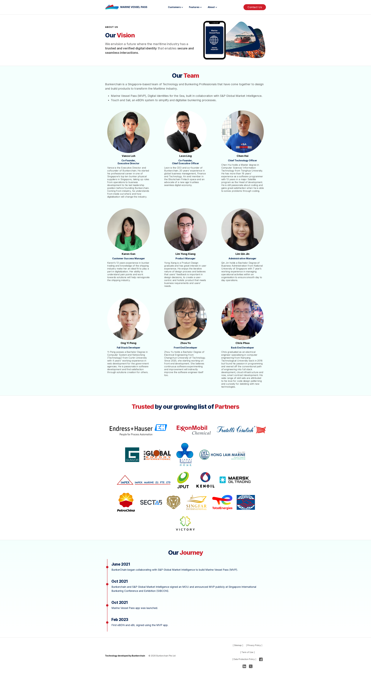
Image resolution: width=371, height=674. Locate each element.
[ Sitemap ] (238, 645)
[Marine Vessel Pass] (112, 7)
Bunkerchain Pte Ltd (166, 655)
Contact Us (255, 7)
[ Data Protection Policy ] (244, 659)
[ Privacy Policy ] (254, 645)
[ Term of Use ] (247, 652)
